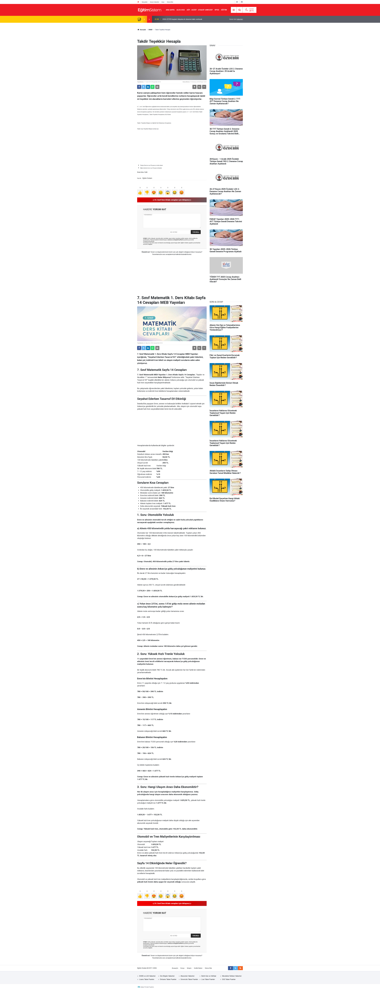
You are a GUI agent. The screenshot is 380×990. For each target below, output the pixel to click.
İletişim (189, 968)
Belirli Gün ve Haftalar (208, 976)
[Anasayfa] (138, 2)
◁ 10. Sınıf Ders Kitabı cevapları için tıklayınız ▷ (172, 200)
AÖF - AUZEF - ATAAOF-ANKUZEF (200, 10)
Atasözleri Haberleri (187, 976)
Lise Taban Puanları (208, 979)
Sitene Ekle (170, 2)
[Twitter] (144, 87)
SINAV (150, 29)
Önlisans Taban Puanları (168, 979)
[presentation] (144, 19)
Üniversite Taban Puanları (189, 979)
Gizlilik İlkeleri (198, 968)
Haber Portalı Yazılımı (147, 987)
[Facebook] (139, 87)
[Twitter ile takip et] (235, 968)
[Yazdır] (157, 87)
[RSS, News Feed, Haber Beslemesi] (240, 968)
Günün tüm (236, 19)
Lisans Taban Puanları (146, 979)
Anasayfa (143, 29)
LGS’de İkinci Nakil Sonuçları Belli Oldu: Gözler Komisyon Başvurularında (187, 19)
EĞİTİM (224, 10)
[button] (194, 87)
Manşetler (144, 2)
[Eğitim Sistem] (149, 10)
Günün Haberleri (154, 2)
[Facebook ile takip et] (230, 968)
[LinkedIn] (148, 87)
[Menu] (234, 10)
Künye (182, 968)
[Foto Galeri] (242, 2)
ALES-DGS (181, 10)
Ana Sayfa (170, 10)
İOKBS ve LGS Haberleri (147, 976)
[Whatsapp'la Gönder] (152, 87)
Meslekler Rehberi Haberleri (232, 976)
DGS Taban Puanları (229, 979)
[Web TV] (237, 2)
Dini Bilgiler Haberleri (167, 976)
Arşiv (163, 2)
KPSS (217, 10)
